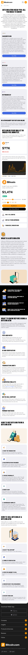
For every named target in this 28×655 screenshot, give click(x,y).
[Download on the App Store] (14, 615)
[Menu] (26, 2)
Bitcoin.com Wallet (10, 386)
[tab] (4, 202)
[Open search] (23, 2)
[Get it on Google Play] (14, 611)
